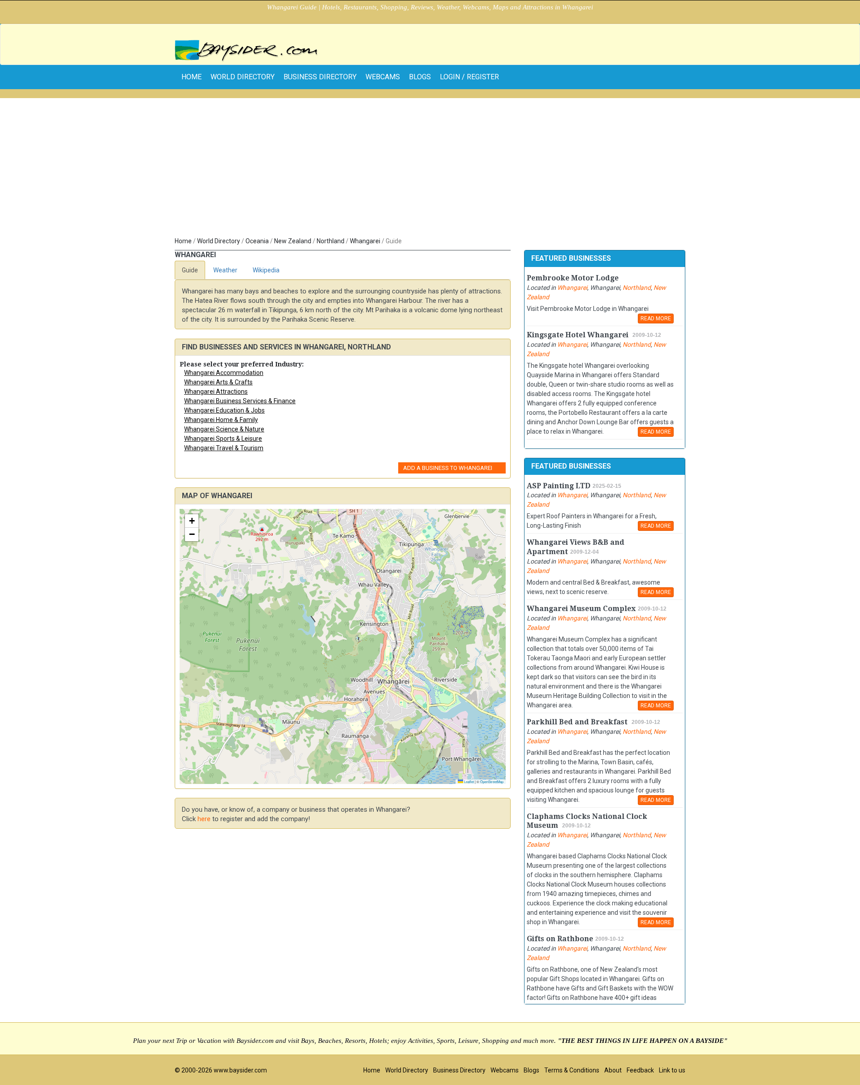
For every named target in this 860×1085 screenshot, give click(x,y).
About (613, 1070)
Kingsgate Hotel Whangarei (578, 335)
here (204, 819)
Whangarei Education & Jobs (224, 410)
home (191, 77)
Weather (225, 270)
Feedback (640, 1070)
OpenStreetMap (491, 781)
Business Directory (320, 77)
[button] (191, 521)
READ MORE (656, 318)
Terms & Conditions (571, 1070)
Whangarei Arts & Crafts (218, 382)
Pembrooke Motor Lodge (573, 278)
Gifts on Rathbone (560, 938)
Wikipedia (266, 270)
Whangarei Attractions (216, 391)
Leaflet (468, 781)
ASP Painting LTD (558, 486)
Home (183, 241)
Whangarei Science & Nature (224, 429)
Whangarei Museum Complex (581, 608)
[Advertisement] (430, 169)
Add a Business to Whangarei (447, 468)
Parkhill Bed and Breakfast (578, 722)
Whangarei (365, 241)
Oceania (257, 241)
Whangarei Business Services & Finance (240, 401)
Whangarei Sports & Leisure (223, 438)
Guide (190, 270)
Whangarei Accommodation (223, 372)
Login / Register (469, 77)
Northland (330, 241)
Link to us (672, 1070)
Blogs (420, 77)
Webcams (383, 77)
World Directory (243, 77)
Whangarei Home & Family (221, 419)
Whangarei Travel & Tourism (223, 448)
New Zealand (292, 241)
